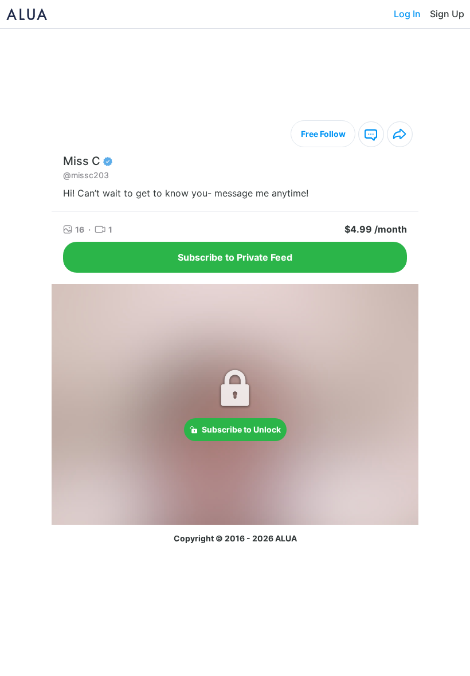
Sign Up (447, 13)
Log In (407, 13)
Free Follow (323, 134)
